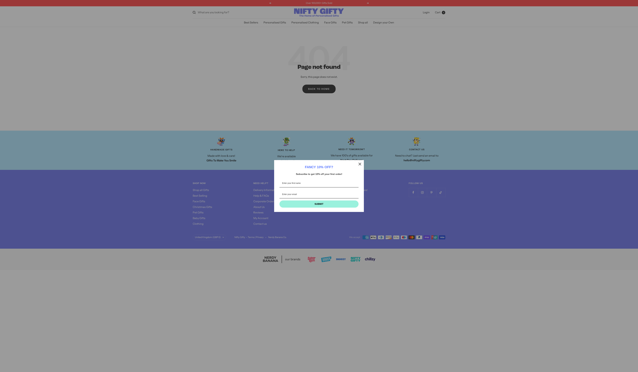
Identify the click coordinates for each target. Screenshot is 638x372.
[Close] (360, 164)
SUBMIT (319, 204)
